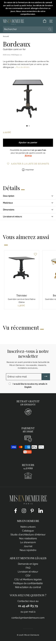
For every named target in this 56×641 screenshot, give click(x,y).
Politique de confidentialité (28, 583)
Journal (28, 546)
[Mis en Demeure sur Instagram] (24, 511)
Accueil (6, 36)
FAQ (28, 567)
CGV (28, 575)
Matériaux (8, 203)
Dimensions (8, 209)
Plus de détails (22, 67)
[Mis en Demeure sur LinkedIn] (40, 510)
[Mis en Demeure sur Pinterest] (32, 511)
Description (8, 196)
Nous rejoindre (28, 550)
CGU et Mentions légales (28, 579)
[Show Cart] (44, 21)
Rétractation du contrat (28, 587)
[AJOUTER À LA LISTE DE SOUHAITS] (35, 254)
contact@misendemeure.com (28, 617)
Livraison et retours (12, 216)
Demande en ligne (28, 563)
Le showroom (28, 542)
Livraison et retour (28, 571)
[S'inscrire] (46, 376)
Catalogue (28, 530)
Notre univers (28, 526)
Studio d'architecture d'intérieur (28, 534)
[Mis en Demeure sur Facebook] (15, 511)
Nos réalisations (28, 538)
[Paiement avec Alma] (27, 453)
